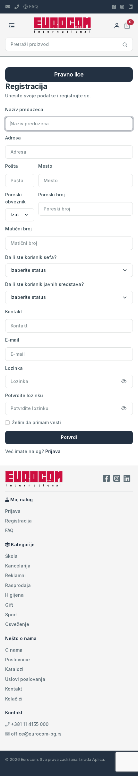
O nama (13, 650)
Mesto (45, 166)
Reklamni (15, 575)
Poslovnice (17, 659)
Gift (9, 605)
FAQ (33, 6)
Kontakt (13, 311)
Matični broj (18, 228)
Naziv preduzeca (24, 109)
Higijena (14, 595)
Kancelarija (17, 565)
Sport (11, 614)
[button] (127, 25)
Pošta (11, 166)
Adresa (13, 137)
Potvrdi (69, 437)
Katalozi (14, 669)
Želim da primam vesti (36, 422)
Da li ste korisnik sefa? (30, 257)
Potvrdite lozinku (24, 395)
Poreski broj (51, 194)
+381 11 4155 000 (29, 724)
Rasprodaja (18, 585)
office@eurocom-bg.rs (36, 733)
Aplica (98, 759)
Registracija (18, 520)
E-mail (12, 340)
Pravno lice (69, 74)
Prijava (53, 451)
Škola (11, 556)
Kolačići (13, 698)
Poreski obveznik (15, 198)
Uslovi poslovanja (25, 679)
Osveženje (17, 624)
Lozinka (14, 368)
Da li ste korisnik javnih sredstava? (44, 284)
